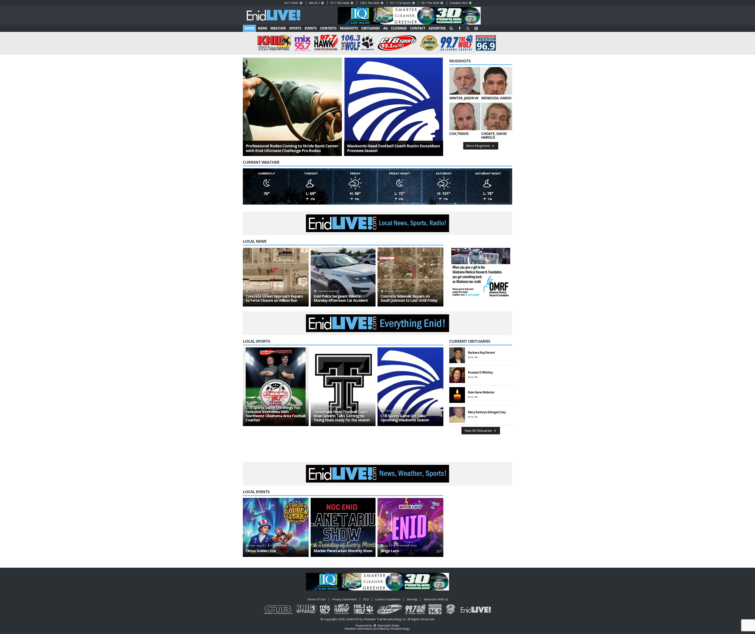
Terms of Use (316, 599)
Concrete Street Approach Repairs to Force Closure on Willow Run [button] (274, 298)
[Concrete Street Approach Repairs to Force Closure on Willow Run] (276, 276)
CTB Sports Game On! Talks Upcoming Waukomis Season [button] (404, 418)
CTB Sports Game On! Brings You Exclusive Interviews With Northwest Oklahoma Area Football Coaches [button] (275, 414)
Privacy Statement (344, 599)
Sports (295, 28)
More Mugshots (478, 146)
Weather (278, 28)
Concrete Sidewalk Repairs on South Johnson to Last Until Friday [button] (408, 298)
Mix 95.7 (314, 3)
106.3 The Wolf (370, 3)
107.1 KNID (291, 3)
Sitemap (412, 599)
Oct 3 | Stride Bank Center (400, 545)
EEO (366, 599)
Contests (328, 28)
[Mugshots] (464, 81)
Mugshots (349, 28)
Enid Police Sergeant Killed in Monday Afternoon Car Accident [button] (341, 298)
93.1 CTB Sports (401, 3)
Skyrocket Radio (388, 625)
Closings (399, 28)
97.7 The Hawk (340, 3)
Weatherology (400, 628)
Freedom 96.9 (459, 3)
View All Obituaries (478, 430)
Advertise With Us (436, 599)
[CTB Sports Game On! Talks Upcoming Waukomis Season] (410, 386)
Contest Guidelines (388, 599)
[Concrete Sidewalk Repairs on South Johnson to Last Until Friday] (410, 276)
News (262, 28)
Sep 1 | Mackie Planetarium (334, 545)
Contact (417, 28)
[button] (451, 28)
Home (249, 28)
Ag (385, 28)
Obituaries (370, 28)
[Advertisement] (409, 16)
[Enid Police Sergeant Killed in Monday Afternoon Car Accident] (343, 276)
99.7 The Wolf (430, 3)
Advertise (437, 28)
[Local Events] (276, 527)
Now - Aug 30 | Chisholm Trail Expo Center (275, 545)
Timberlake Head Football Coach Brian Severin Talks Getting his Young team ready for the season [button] (342, 416)
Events (311, 28)
